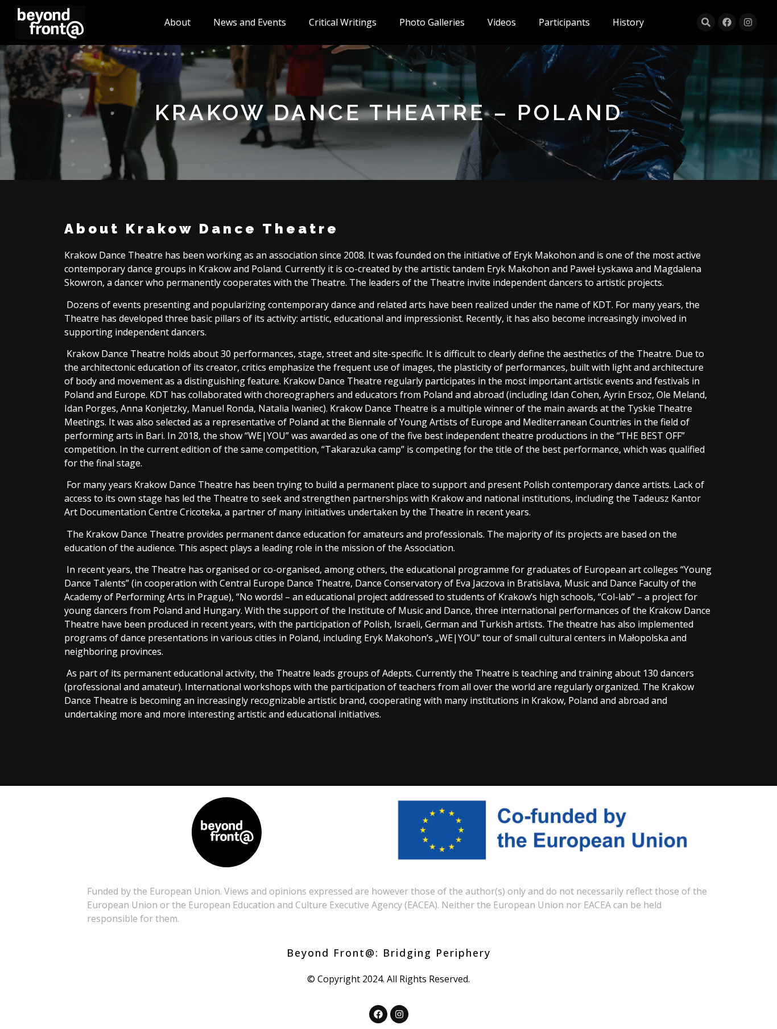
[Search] (706, 22)
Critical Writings (343, 22)
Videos (501, 22)
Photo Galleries (432, 22)
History (628, 22)
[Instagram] (748, 22)
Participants (564, 22)
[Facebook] (727, 22)
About (177, 22)
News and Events (249, 22)
